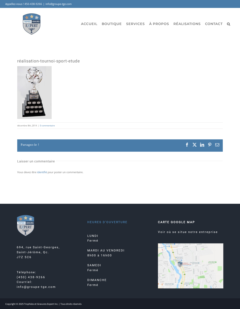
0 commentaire (47, 125)
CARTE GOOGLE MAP (176, 222)
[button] (228, 24)
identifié (42, 172)
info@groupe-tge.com (59, 4)
